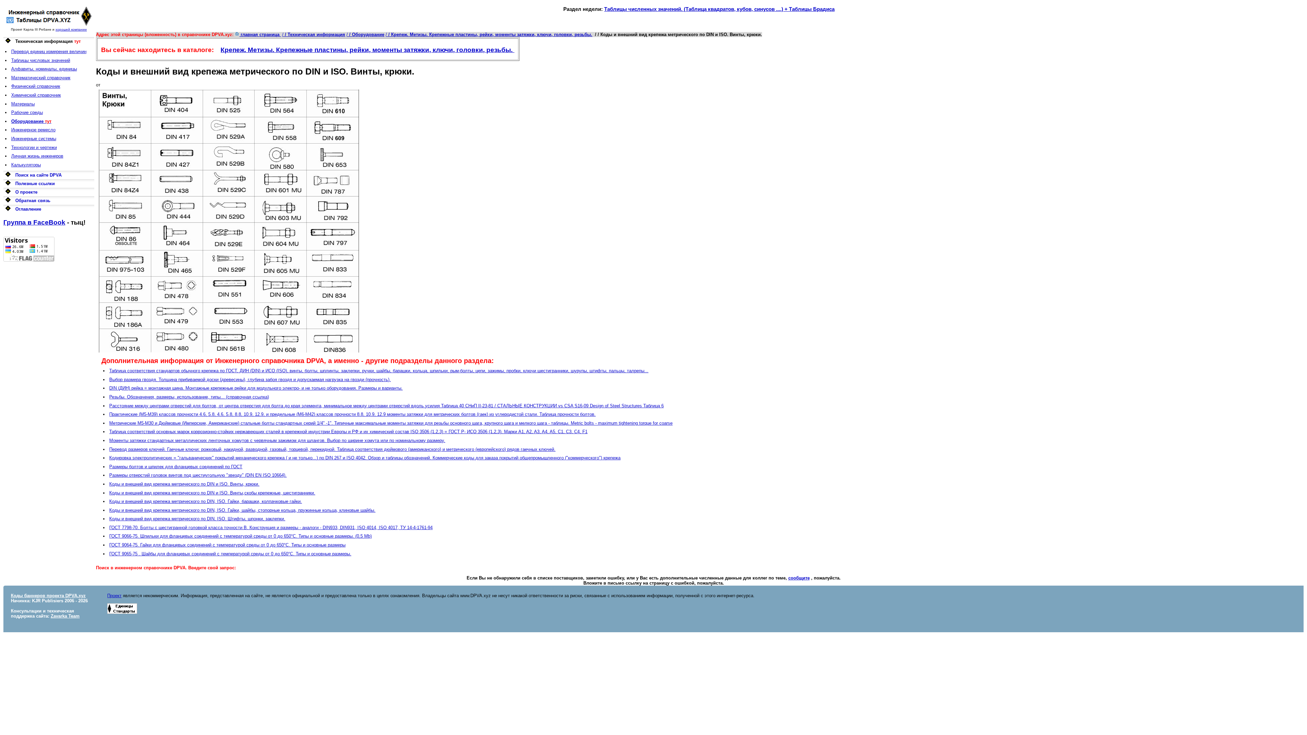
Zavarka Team (65, 616)
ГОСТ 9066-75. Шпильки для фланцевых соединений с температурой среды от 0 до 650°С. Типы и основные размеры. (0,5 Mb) (240, 536)
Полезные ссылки (35, 183)
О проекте (26, 192)
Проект (114, 595)
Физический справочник (35, 86)
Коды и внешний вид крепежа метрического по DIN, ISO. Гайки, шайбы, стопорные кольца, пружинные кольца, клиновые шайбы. (242, 510)
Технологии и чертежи (34, 147)
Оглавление (28, 209)
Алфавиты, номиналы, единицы (44, 68)
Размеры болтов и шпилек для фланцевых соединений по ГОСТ (175, 466)
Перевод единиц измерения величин (48, 51)
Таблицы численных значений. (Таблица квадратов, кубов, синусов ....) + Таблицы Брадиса (719, 9)
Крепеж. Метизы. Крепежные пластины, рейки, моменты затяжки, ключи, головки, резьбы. (367, 49)
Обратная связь (32, 200)
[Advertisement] (48, 364)
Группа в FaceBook (34, 222)
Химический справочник (36, 95)
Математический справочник (40, 77)
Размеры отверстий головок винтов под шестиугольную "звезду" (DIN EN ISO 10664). (198, 475)
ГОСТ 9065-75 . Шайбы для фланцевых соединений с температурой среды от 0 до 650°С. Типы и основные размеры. (230, 553)
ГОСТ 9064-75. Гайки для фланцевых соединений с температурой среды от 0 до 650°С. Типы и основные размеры (227, 545)
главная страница (260, 34)
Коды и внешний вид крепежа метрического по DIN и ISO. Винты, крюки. (184, 484)
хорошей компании (71, 29)
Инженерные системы (33, 138)
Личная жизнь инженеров (37, 156)
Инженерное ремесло (33, 129)
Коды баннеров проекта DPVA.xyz (48, 595)
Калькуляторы (26, 164)
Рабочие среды (27, 112)
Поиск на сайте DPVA (38, 175)
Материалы (23, 104)
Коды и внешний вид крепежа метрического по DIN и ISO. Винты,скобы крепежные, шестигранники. (212, 492)
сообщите (799, 578)
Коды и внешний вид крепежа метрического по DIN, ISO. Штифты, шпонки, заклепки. (197, 518)
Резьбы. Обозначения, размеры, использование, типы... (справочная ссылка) (189, 396)
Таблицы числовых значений (40, 60)
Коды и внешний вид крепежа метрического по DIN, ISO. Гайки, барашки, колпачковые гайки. (205, 501)
